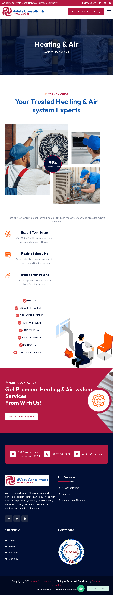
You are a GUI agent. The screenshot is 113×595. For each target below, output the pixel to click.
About (12, 546)
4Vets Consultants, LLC (43, 581)
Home (47, 52)
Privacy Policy (43, 589)
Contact (13, 558)
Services (13, 552)
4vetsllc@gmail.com (92, 454)
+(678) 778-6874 (61, 454)
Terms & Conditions (66, 589)
